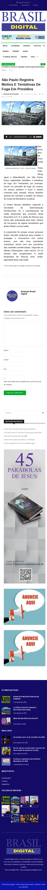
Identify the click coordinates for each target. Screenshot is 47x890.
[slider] (39, 137)
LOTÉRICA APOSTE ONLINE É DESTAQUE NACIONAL (23, 67)
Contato (35, 5)
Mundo (6, 51)
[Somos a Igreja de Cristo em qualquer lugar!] (6, 813)
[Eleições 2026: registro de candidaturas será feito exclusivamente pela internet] (15, 813)
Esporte (26, 46)
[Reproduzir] (7, 137)
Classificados (13, 5)
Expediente (25, 5)
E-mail (6, 360)
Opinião (15, 51)
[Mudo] (34, 137)
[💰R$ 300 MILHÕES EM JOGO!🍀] (6, 721)
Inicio (5, 46)
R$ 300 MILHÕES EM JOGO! (15, 436)
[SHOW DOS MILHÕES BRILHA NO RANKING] (6, 700)
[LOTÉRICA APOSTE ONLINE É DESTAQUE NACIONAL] (6, 710)
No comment (8, 97)
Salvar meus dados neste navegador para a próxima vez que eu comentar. (22, 383)
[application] (23, 137)
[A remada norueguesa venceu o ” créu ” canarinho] (24, 807)
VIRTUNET (25, 887)
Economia (15, 46)
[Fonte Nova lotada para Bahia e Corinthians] (34, 804)
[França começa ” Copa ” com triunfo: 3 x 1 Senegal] (34, 807)
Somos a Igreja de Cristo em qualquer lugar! (19, 443)
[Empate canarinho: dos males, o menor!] (6, 816)
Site (5, 369)
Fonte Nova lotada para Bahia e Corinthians (19, 440)
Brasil (11, 70)
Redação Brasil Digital (11, 94)
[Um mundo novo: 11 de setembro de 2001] (6, 740)
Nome (6, 350)
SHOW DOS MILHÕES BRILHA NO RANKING (19, 429)
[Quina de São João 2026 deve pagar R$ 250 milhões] (24, 822)
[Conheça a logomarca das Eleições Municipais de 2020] (6, 762)
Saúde (25, 51)
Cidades (24, 57)
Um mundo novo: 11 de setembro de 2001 (29, 737)
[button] (42, 64)
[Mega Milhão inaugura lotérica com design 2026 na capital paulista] (15, 822)
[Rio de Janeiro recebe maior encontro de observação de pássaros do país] (6, 751)
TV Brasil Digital (10, 57)
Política (37, 46)
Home (4, 70)
